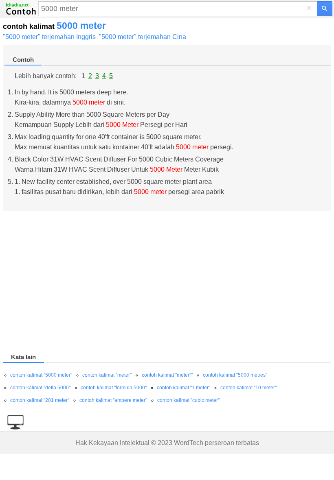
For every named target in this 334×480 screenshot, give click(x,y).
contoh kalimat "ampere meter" (113, 400)
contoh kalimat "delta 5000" (40, 388)
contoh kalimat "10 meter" (248, 388)
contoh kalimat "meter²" (167, 375)
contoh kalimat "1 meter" (183, 388)
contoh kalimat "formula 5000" (114, 388)
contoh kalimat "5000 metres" (235, 375)
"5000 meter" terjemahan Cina (142, 36)
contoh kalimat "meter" (107, 375)
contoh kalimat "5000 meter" (41, 375)
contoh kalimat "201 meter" (39, 400)
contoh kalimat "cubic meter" (188, 400)
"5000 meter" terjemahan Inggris (49, 36)
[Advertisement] (167, 283)
